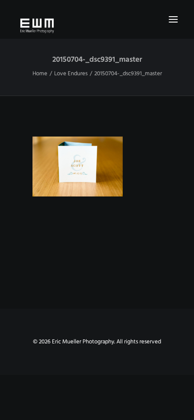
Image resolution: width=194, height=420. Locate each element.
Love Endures (71, 73)
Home (39, 73)
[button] (173, 19)
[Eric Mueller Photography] (97, 25)
